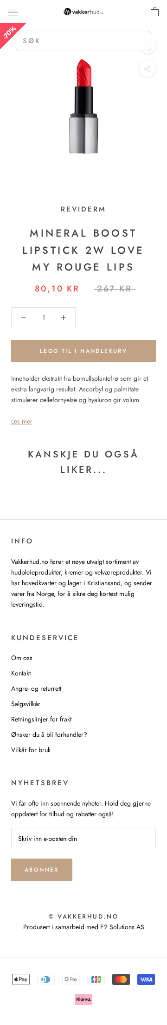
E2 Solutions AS (122, 927)
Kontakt (21, 673)
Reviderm (83, 209)
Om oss (21, 657)
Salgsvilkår (25, 703)
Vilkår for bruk (31, 749)
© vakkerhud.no (83, 916)
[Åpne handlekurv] (155, 11)
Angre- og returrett (36, 688)
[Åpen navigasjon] (13, 11)
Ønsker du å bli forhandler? (49, 734)
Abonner (42, 870)
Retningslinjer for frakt (41, 719)
